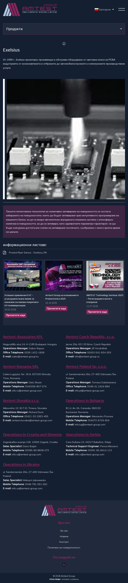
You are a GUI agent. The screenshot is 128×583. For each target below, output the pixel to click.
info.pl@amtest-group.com (89, 390)
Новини (64, 536)
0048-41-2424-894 (98, 386)
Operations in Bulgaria (85, 400)
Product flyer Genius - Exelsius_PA (28, 252)
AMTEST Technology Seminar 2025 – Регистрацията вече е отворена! (104, 298)
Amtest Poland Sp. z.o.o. (86, 366)
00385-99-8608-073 (37, 450)
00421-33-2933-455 (36, 416)
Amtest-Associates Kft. (23, 337)
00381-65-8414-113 (100, 450)
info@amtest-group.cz (87, 356)
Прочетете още (15, 315)
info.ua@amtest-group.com (27, 488)
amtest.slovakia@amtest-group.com (32, 420)
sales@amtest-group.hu (25, 356)
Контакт (64, 541)
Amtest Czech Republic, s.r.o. (90, 337)
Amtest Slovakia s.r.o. (21, 400)
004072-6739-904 (98, 420)
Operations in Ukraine (21, 464)
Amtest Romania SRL (21, 366)
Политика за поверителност (64, 547)
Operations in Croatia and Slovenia (32, 434)
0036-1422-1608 (34, 352)
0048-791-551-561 (36, 484)
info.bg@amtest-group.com (90, 424)
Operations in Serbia (83, 434)
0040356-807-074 (35, 386)
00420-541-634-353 (99, 352)
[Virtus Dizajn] (64, 579)
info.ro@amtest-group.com (27, 390)
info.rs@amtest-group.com (89, 454)
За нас (64, 530)
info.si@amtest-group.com (26, 454)
